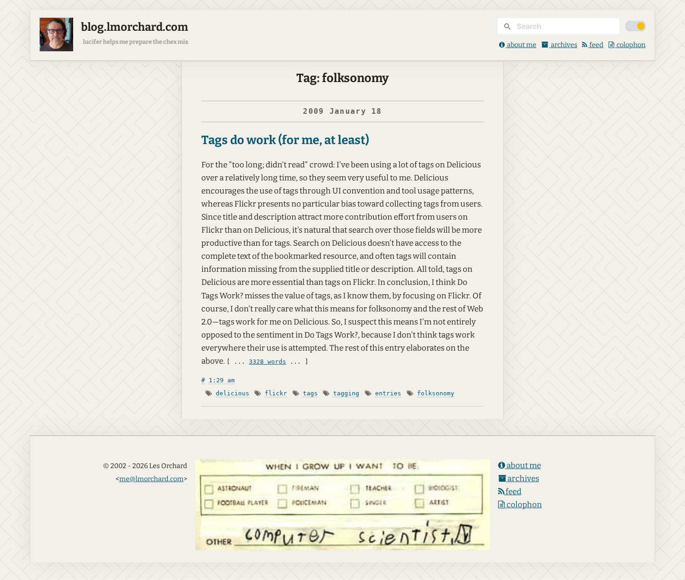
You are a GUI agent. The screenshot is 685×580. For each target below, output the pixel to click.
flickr (276, 393)
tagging (346, 393)
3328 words (267, 361)
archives (563, 45)
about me (521, 45)
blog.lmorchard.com (134, 27)
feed (595, 45)
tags (310, 393)
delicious (232, 393)
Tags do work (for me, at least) (285, 140)
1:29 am (222, 380)
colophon (630, 45)
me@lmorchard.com (151, 479)
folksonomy (435, 393)
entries (388, 393)
